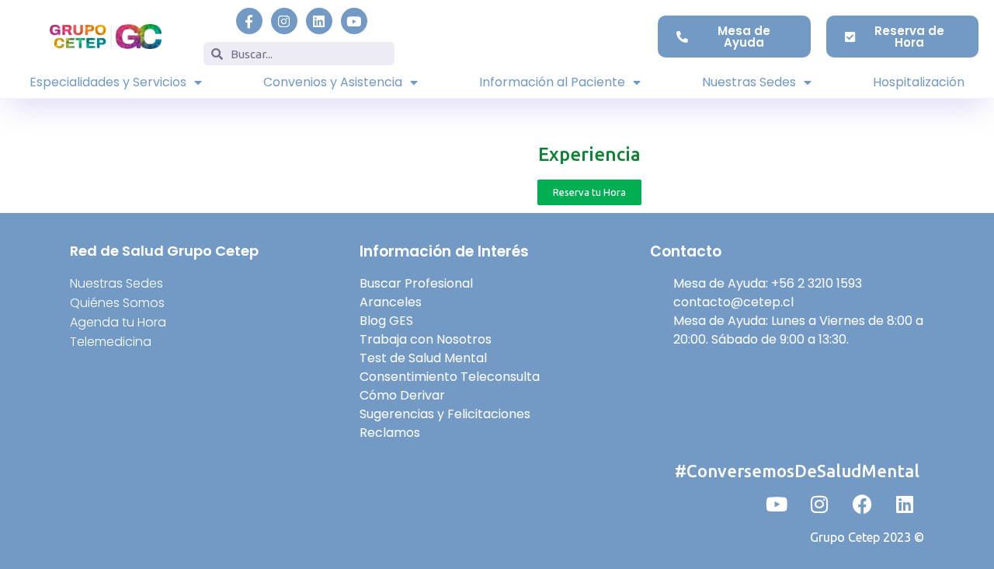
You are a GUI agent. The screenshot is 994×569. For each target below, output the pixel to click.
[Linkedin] (319, 21)
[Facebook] (862, 503)
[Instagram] (284, 21)
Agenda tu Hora (118, 322)
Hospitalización (918, 82)
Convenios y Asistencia (332, 82)
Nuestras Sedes (749, 82)
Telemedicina (110, 342)
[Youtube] (354, 21)
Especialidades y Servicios (108, 82)
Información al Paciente (552, 82)
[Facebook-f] (249, 21)
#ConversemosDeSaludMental (797, 470)
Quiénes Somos (117, 303)
